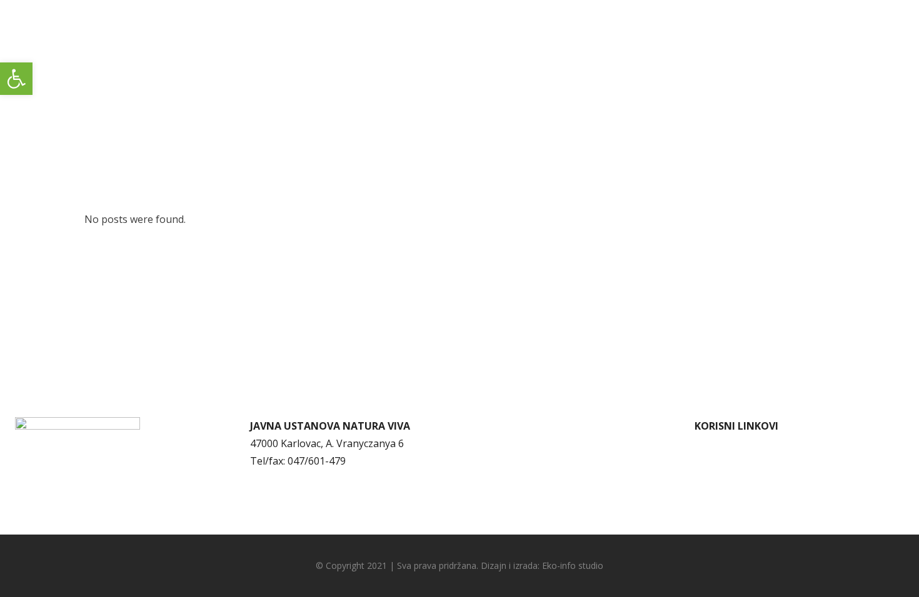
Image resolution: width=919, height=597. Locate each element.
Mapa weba (499, 461)
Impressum (498, 478)
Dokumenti (498, 426)
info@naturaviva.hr (308, 478)
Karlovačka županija (742, 478)
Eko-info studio (572, 565)
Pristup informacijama (524, 443)
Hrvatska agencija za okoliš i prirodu (780, 496)
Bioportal (717, 513)
